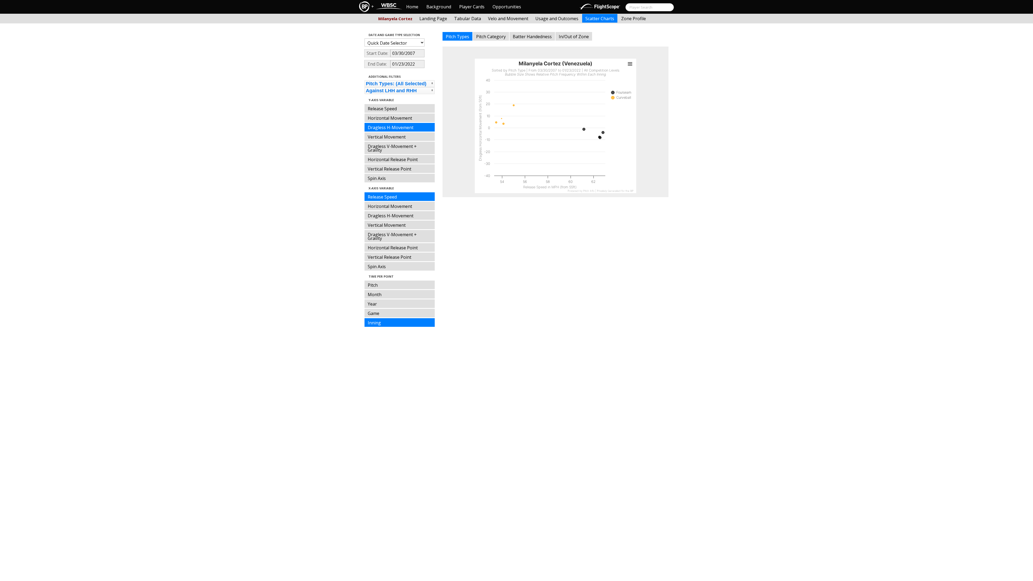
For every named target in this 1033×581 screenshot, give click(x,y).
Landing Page (433, 19)
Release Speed (382, 109)
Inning (374, 323)
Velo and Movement (508, 19)
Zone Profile (633, 19)
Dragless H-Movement (390, 127)
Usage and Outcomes (556, 19)
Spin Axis (377, 178)
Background (438, 7)
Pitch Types (457, 37)
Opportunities (507, 7)
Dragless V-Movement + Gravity (392, 148)
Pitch (373, 285)
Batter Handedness (532, 37)
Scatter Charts (599, 19)
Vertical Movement (387, 137)
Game (373, 313)
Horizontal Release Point (393, 159)
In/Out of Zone (574, 37)
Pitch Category (491, 37)
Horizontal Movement (390, 118)
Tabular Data (467, 19)
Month (374, 294)
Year (372, 304)
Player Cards (471, 7)
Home (412, 7)
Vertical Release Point (389, 169)
